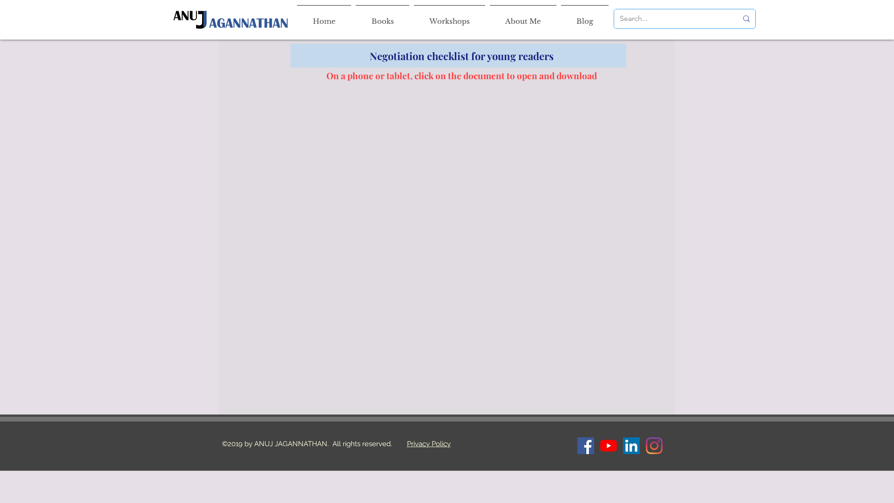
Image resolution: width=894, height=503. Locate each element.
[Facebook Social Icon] (585, 445)
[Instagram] (654, 445)
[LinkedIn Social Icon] (631, 445)
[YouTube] (608, 445)
